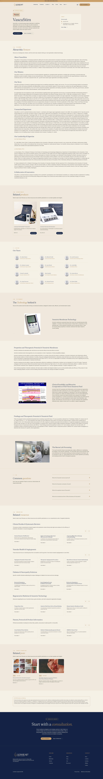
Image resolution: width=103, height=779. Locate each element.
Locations (47, 4)
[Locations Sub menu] (49, 4)
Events (57, 4)
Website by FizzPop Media (85, 771)
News (61, 4)
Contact (86, 765)
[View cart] (77, 4)
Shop (53, 4)
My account (68, 763)
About (65, 4)
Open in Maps (63, 27)
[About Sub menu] (66, 4)
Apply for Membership (57, 738)
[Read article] (25, 672)
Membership (36, 4)
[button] (71, 477)
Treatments (42, 4)
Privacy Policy (77, 771)
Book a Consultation (84, 4)
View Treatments (17, 33)
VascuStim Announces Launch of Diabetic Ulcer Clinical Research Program (48, 678)
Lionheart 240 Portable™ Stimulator (22, 226)
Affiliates (86, 763)
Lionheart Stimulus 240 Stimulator (47, 226)
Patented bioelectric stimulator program (21, 677)
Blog (14, 675)
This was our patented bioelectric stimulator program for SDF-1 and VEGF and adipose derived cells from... (24, 680)
